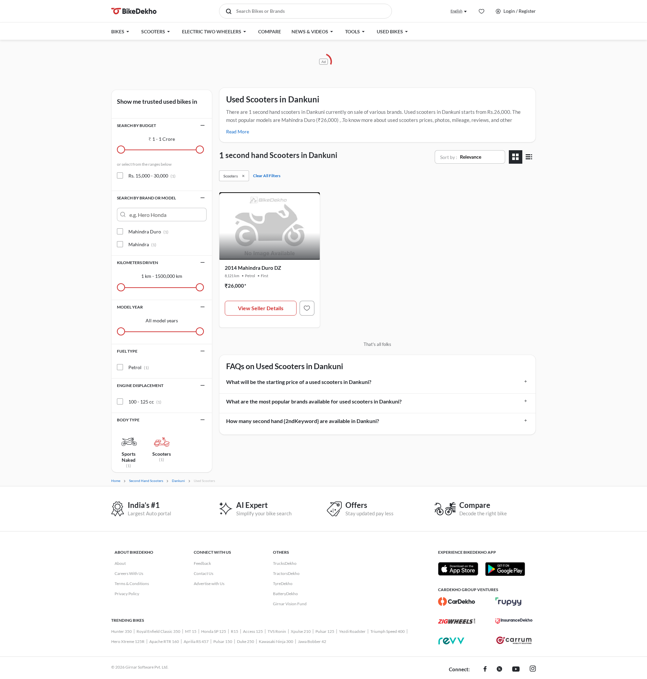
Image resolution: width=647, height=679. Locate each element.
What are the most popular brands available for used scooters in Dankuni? (314, 401)
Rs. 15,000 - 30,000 (152, 176)
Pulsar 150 (222, 641)
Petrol (138, 367)
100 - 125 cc (144, 402)
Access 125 (253, 631)
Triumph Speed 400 (387, 631)
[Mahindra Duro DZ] (307, 308)
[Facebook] (485, 669)
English (456, 11)
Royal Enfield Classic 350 (158, 631)
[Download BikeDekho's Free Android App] (505, 569)
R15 (234, 631)
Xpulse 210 (301, 631)
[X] (499, 669)
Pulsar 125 (324, 631)
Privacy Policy (127, 593)
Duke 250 (245, 641)
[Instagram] (533, 669)
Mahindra (142, 244)
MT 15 (190, 631)
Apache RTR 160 (164, 641)
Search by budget (136, 125)
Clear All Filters (266, 175)
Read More (237, 131)
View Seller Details (260, 308)
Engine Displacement (140, 385)
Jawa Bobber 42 (312, 641)
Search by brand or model (146, 197)
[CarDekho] (456, 601)
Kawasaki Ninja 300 (276, 641)
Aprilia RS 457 (196, 641)
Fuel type (127, 351)
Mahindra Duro (148, 231)
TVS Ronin (277, 631)
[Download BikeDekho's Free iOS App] (458, 569)
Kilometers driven (137, 262)
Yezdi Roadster (352, 631)
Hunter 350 (121, 631)
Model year (130, 307)
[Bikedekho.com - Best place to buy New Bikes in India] (134, 11)
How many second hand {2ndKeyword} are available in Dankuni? (302, 421)
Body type (128, 419)
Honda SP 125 (213, 631)
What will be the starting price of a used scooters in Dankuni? (298, 382)
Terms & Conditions (132, 583)
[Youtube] (516, 669)
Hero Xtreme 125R (128, 641)
